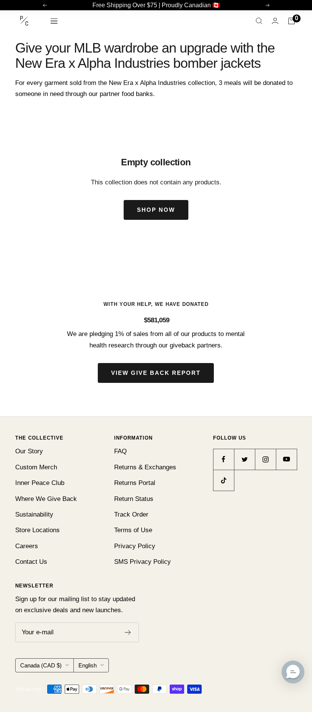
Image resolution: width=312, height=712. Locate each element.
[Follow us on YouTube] (286, 459)
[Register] (128, 632)
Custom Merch (36, 467)
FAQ (120, 451)
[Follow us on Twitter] (244, 459)
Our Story (29, 451)
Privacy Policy (134, 546)
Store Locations (37, 530)
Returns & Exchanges (145, 467)
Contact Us (31, 561)
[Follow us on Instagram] (265, 459)
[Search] (259, 21)
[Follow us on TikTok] (223, 480)
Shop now (156, 209)
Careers (26, 546)
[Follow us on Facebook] (223, 459)
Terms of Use (133, 530)
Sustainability (34, 514)
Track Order (131, 514)
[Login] (275, 21)
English (87, 665)
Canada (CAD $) (41, 665)
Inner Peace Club (39, 482)
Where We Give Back (46, 498)
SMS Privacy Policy (142, 561)
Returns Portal (134, 482)
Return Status (133, 498)
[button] (293, 672)
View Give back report (156, 373)
